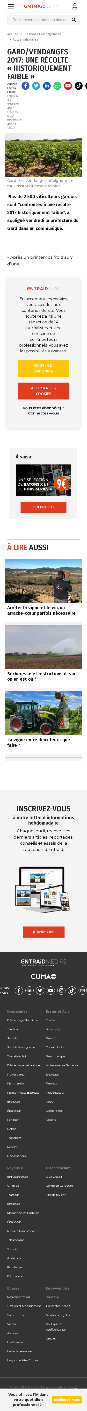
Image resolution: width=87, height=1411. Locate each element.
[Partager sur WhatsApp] (57, 86)
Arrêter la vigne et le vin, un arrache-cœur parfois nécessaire (41, 610)
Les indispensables (19, 1351)
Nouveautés (17, 1011)
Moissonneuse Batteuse (23, 1092)
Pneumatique (17, 1156)
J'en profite (43, 507)
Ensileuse (13, 1101)
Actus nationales (25, 39)
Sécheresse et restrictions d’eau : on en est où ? (42, 676)
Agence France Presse (12, 87)
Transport (14, 1138)
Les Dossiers (15, 1342)
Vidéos (11, 1324)
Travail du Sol (16, 1056)
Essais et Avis (57, 1011)
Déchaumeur (16, 1276)
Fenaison (13, 1119)
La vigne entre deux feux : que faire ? (38, 742)
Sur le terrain (16, 1315)
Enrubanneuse (17, 1176)
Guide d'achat (58, 1168)
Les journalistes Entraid (23, 1360)
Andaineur (14, 1258)
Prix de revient (56, 1195)
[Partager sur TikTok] (79, 86)
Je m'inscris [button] (44, 932)
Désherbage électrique (22, 1020)
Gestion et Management (42, 34)
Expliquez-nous (67, 1400)
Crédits (51, 1338)
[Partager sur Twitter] (36, 86)
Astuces (12, 1333)
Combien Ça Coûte (59, 1185)
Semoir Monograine (21, 1047)
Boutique (52, 1297)
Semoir (12, 1038)
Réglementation (18, 1297)
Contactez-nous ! (58, 1306)
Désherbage (54, 1110)
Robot (11, 1129)
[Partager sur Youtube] (68, 86)
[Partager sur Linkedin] (47, 86)
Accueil (12, 34)
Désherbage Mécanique (23, 1065)
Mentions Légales (58, 1315)
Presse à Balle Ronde (21, 1231)
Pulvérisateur (16, 1074)
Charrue (13, 1185)
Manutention (16, 1083)
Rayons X (15, 1168)
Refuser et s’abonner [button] (43, 368)
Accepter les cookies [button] (43, 391)
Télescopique (54, 1029)
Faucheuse (14, 1267)
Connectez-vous (43, 413)
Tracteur (13, 1029)
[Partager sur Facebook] (25, 86)
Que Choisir (54, 1176)
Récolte (12, 1147)
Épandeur (14, 1110)
